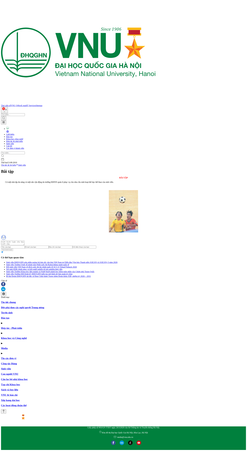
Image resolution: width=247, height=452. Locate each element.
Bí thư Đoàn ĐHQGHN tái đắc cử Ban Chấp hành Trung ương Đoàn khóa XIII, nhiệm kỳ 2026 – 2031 (48, 276)
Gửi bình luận (7, 250)
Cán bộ (9, 146)
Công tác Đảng (9, 363)
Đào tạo (9, 137)
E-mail (24, 105)
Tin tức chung (8, 302)
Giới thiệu (10, 134)
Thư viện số (6, 105)
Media (4, 348)
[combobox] (4, 110)
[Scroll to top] (3, 411)
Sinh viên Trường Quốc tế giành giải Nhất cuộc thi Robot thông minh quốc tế (37, 265)
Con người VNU (9, 374)
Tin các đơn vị (8, 358)
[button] (123, 284)
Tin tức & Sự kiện (8, 165)
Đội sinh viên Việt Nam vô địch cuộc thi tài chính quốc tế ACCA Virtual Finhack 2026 (41, 267)
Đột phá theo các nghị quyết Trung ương (22, 307)
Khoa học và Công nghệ (14, 338)
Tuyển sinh (7, 312)
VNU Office (16, 105)
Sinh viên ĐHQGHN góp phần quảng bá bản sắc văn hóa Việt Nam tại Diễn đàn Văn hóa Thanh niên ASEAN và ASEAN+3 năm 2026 (61, 262)
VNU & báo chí (9, 395)
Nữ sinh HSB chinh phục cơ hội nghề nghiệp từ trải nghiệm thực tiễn (34, 269)
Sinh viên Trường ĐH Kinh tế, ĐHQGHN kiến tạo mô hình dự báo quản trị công (39, 274)
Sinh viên (10, 144)
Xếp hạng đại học (10, 400)
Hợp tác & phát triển (14, 141)
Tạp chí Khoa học (10, 384)
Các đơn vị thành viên (15, 148)
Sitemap (39, 105)
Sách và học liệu (9, 389)
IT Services (31, 105)
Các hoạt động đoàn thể (14, 405)
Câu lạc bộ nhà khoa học (14, 379)
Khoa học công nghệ (14, 139)
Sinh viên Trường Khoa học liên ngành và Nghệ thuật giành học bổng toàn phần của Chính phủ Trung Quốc (50, 272)
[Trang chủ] (78, 103)
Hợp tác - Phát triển (11, 328)
